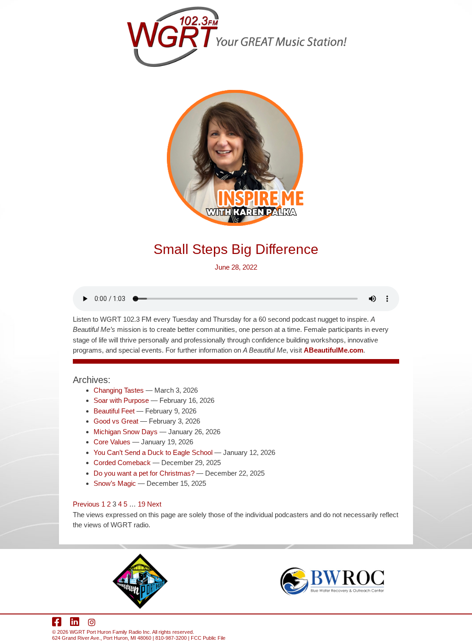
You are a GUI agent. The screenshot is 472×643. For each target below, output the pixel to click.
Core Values (112, 442)
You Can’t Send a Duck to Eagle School (153, 452)
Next (154, 504)
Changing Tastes (119, 390)
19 (141, 504)
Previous (86, 504)
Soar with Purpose (121, 400)
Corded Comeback (122, 462)
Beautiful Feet (114, 411)
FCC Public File (208, 638)
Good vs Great (116, 421)
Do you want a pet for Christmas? (144, 473)
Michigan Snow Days (126, 432)
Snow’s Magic (115, 483)
